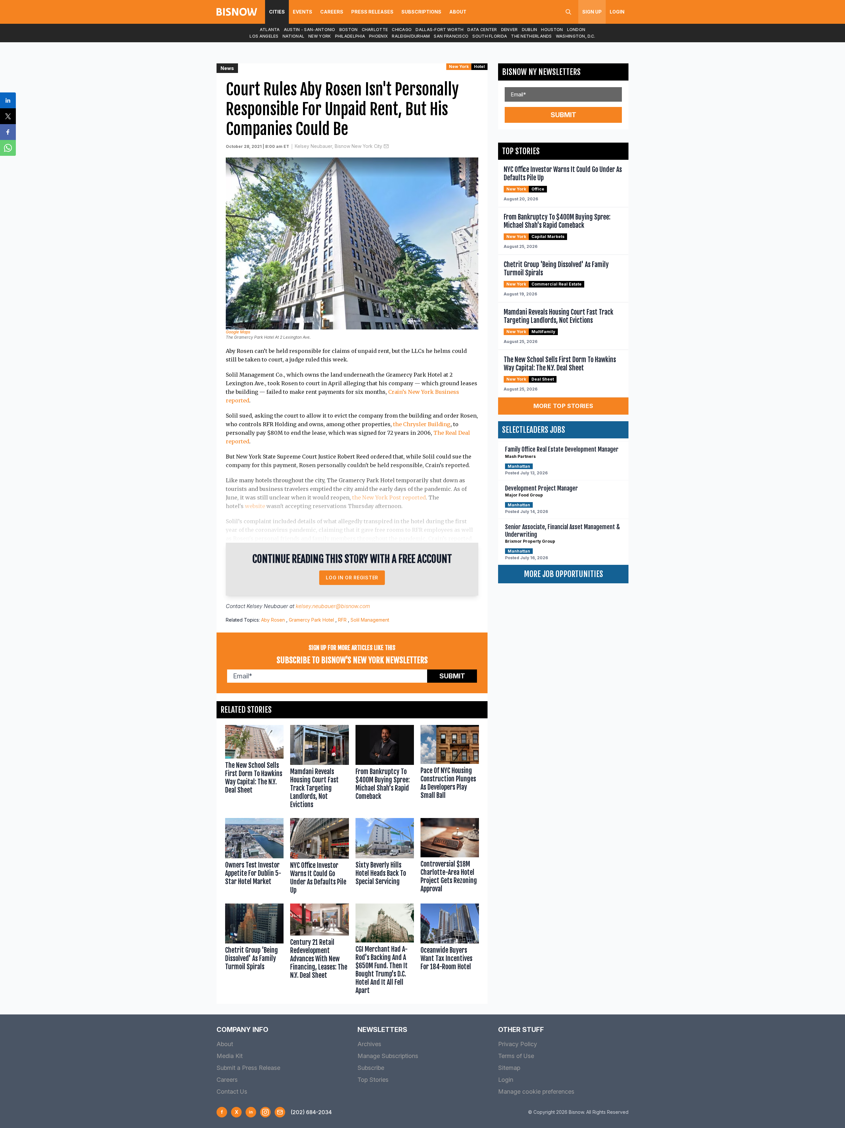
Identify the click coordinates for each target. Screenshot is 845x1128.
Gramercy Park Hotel (311, 620)
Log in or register (352, 577)
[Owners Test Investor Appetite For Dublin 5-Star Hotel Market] (254, 857)
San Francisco (451, 36)
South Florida (489, 36)
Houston (552, 29)
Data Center (482, 29)
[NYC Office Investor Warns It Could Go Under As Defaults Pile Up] (319, 857)
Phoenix (378, 36)
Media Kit (230, 1055)
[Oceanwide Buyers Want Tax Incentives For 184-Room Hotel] (449, 950)
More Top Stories (563, 405)
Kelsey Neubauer (267, 606)
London (576, 29)
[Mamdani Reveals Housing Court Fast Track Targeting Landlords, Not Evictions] (319, 768)
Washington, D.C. (575, 36)
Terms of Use (516, 1055)
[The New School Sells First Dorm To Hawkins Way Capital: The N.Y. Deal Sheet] (254, 768)
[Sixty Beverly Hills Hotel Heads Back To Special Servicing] (384, 857)
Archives (369, 1044)
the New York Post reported (389, 497)
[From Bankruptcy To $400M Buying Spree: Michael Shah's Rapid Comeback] (384, 768)
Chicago (402, 29)
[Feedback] (280, 1112)
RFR (342, 620)
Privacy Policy (517, 1044)
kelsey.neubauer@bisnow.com (333, 606)
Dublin (529, 29)
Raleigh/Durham (411, 36)
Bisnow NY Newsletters (541, 72)
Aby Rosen (273, 620)
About (457, 12)
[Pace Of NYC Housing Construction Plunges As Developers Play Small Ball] (449, 768)
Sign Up (592, 12)
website (255, 506)
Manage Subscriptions (387, 1055)
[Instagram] (265, 1112)
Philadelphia (350, 36)
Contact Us (232, 1091)
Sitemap (509, 1067)
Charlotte (375, 29)
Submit (452, 676)
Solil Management (370, 620)
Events (302, 12)
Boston (348, 29)
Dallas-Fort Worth (439, 29)
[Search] (568, 12)
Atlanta (270, 29)
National (293, 36)
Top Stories (373, 1079)
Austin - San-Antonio (309, 29)
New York (319, 36)
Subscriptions (421, 12)
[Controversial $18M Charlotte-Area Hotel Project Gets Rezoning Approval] (449, 857)
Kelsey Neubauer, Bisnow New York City (338, 146)
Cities (277, 12)
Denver (509, 29)
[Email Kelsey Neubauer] (386, 146)
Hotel (479, 66)
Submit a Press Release (248, 1067)
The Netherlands (531, 36)
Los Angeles (264, 36)
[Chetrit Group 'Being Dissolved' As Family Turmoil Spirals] (254, 950)
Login (617, 12)
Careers (331, 12)
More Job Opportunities (563, 574)
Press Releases (372, 12)
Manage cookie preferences (536, 1091)
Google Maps (238, 331)
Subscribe (370, 1067)
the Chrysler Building (422, 424)
